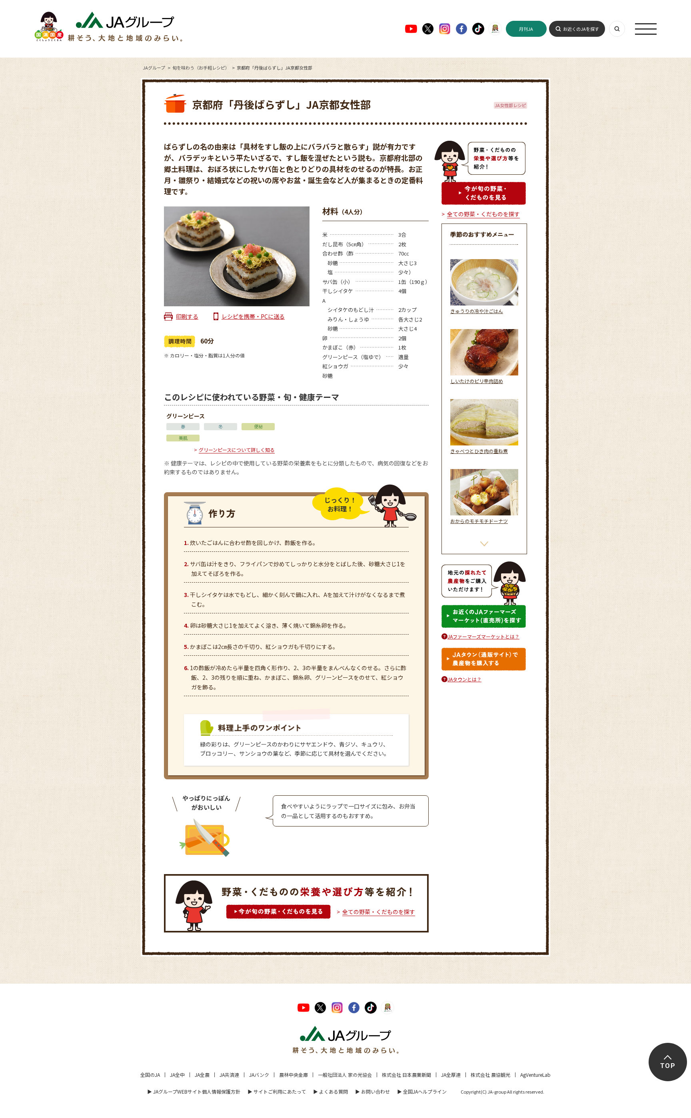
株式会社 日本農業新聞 (406, 1074)
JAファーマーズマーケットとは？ (483, 636)
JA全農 (202, 1074)
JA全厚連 (451, 1074)
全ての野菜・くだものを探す (378, 912)
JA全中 (177, 1074)
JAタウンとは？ (464, 679)
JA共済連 (229, 1074)
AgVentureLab (535, 1074)
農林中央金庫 (293, 1074)
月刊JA (526, 29)
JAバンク (259, 1074)
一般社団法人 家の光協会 (345, 1074)
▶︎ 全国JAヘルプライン (422, 1091)
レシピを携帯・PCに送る (253, 316)
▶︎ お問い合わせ (372, 1091)
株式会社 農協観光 (490, 1074)
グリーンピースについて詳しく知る (237, 449)
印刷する (187, 316)
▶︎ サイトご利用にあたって (277, 1091)
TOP (667, 1066)
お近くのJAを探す (581, 29)
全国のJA (150, 1074)
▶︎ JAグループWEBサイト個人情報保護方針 (193, 1091)
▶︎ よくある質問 (330, 1091)
